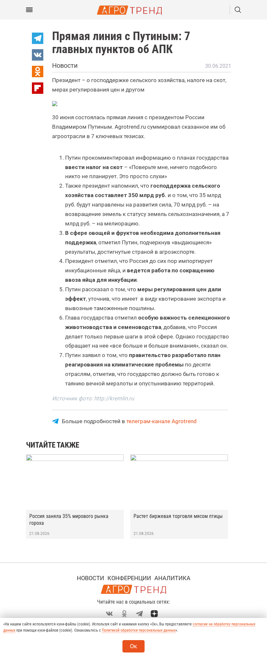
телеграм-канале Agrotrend (161, 421)
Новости (90, 578)
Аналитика (172, 578)
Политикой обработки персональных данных (139, 630)
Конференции (129, 578)
